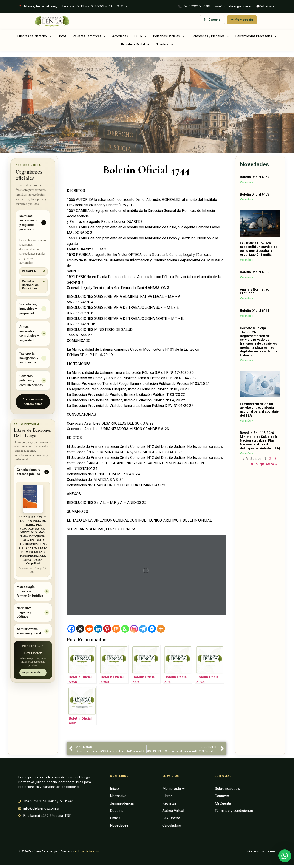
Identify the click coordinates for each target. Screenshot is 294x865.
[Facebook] (71, 629)
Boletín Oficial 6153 (254, 194)
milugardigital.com (87, 851)
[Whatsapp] (125, 629)
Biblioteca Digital (133, 44)
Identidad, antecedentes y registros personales (28, 222)
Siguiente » (266, 464)
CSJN (138, 36)
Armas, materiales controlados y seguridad (29, 333)
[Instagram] (134, 629)
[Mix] (116, 629)
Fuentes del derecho (32, 36)
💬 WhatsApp (266, 6)
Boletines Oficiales (166, 36)
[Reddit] (89, 629)
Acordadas (120, 36)
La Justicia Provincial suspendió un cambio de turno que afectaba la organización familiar (258, 248)
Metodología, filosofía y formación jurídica (30, 591)
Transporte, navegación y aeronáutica (28, 358)
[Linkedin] (98, 629)
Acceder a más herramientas (33, 402)
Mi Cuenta (212, 19)
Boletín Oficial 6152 (254, 272)
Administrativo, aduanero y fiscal (29, 631)
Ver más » (246, 182)
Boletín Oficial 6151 (254, 310)
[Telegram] (143, 629)
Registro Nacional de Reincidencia (33, 285)
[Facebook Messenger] (152, 629)
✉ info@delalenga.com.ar (233, 6)
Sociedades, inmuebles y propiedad (28, 309)
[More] (161, 629)
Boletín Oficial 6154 (254, 177)
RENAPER (33, 271)
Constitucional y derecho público (28, 472)
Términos (253, 851)
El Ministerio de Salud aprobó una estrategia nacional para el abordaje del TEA (259, 409)
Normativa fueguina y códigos (24, 612)
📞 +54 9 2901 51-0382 (194, 6)
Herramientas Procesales (253, 36)
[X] (80, 629)
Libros (62, 36)
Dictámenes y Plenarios (208, 36)
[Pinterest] (107, 629)
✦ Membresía (242, 19)
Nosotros (162, 44)
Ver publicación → (33, 672)
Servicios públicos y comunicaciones (31, 380)
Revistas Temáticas (87, 36)
